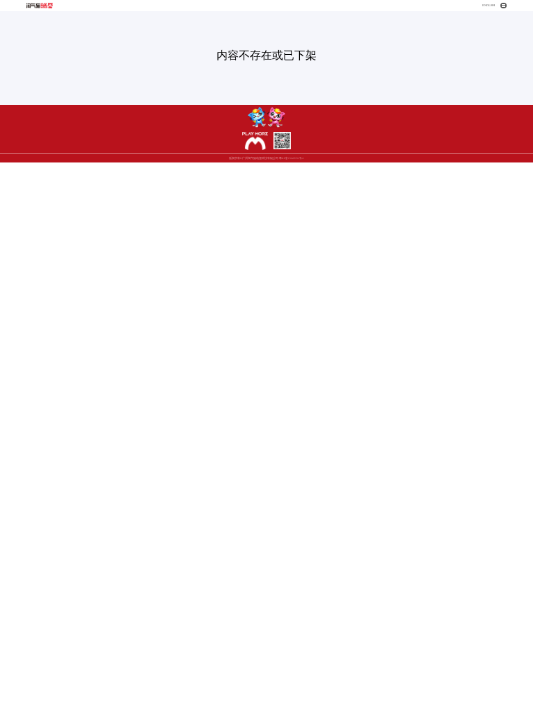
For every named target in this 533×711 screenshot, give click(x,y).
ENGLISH (488, 5)
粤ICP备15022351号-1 (291, 158)
